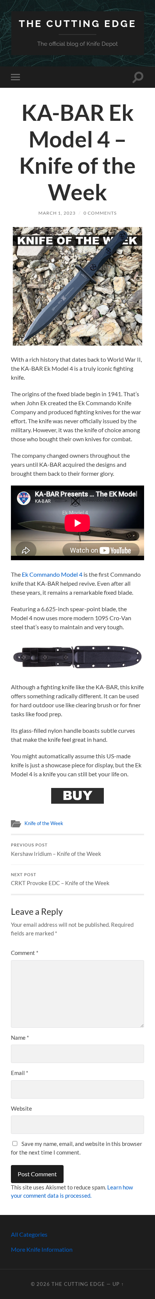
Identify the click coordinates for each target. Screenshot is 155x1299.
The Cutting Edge (78, 23)
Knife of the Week (43, 823)
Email (19, 1072)
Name (20, 1037)
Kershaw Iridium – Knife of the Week (56, 850)
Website (21, 1108)
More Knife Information (42, 1249)
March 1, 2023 (57, 213)
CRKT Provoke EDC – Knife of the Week (60, 879)
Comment (24, 952)
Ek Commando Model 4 (52, 574)
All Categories (29, 1234)
